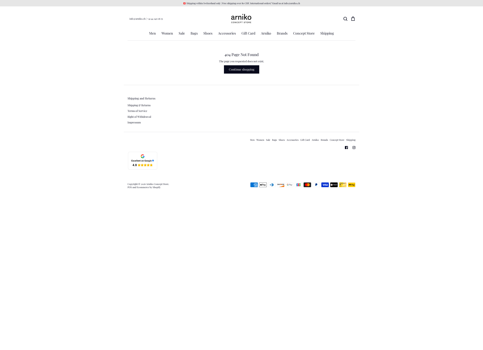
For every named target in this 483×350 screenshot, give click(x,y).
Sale (182, 33)
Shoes (207, 33)
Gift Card (248, 33)
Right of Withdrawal (139, 116)
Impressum (134, 122)
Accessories (227, 33)
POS (130, 187)
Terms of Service (137, 111)
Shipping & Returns (139, 105)
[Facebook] (346, 147)
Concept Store (304, 33)
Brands (282, 33)
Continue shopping (241, 69)
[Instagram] (354, 147)
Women (167, 33)
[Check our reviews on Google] (143, 169)
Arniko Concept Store (157, 183)
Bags (194, 33)
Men (152, 33)
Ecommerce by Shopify (149, 187)
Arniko (266, 33)
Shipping (327, 33)
